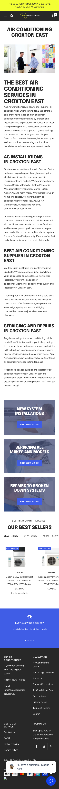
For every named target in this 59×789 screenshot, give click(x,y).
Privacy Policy (40, 702)
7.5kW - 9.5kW (51, 536)
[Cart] (53, 15)
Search (36, 713)
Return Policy (11, 749)
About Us (37, 678)
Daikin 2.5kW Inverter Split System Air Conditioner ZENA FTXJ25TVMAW (19, 580)
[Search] (11, 15)
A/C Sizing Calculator (43, 672)
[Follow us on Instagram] (44, 746)
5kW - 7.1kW (30, 536)
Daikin (19, 573)
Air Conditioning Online (41, 664)
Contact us (9, 732)
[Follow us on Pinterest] (51, 746)
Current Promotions (43, 684)
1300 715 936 (18, 679)
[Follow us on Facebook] (36, 746)
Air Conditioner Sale (43, 690)
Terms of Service (41, 707)
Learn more (39, 7)
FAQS (7, 738)
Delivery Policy (11, 744)
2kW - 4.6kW (11, 536)
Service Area (39, 696)
